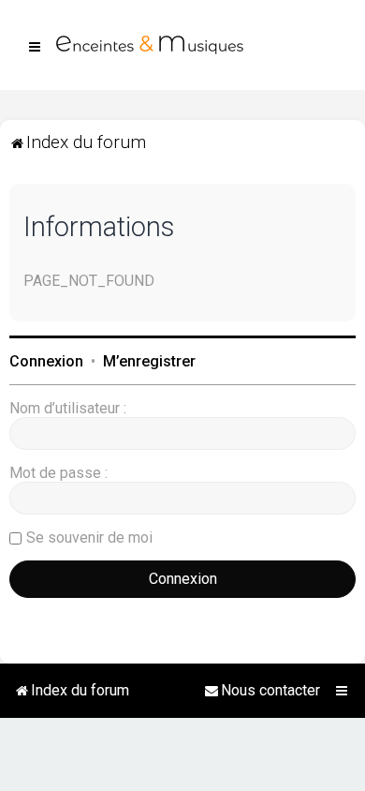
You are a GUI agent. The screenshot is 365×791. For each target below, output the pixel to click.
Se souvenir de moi (89, 537)
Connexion (46, 361)
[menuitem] (262, 691)
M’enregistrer (149, 361)
